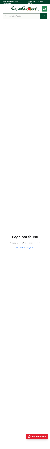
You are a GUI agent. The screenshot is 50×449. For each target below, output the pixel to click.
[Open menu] (5, 9)
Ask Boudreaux (39, 436)
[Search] (43, 16)
